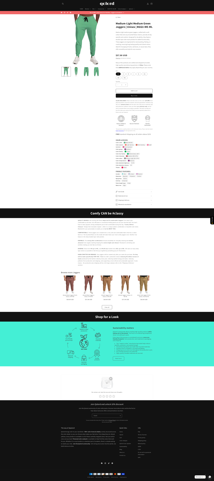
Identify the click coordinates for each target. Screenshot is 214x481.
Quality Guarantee (120, 130)
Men (124, 174)
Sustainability (123, 446)
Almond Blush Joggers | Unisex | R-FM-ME (88, 295)
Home (121, 431)
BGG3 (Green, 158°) (134, 154)
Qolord (92, 477)
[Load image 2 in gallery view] (76, 71)
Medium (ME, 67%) (133, 156)
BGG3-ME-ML (129, 142)
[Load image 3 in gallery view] (86, 71)
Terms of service (142, 434)
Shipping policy (142, 440)
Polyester (132, 176)
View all (107, 307)
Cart (121, 437)
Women (140, 174)
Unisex (132, 174)
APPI (139, 457)
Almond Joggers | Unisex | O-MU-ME (125, 295)
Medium (128, 149)
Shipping (118, 58)
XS (118, 74)
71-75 (132, 163)
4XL (125, 77)
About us (122, 452)
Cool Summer (128, 147)
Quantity (118, 81)
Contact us (122, 455)
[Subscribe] (120, 416)
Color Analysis (123, 440)
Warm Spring (141, 145)
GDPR (139, 446)
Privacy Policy (112, 420)
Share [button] (119, 17)
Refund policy (141, 443)
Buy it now (134, 95)
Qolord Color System (125, 443)
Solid (124, 167)
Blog (121, 449)
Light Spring (130, 145)
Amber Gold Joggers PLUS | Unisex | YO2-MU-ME (144, 295)
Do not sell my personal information (144, 453)
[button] (63, 4)
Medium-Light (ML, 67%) (132, 158)
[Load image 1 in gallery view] (66, 71)
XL (138, 74)
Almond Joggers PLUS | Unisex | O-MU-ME (107, 295)
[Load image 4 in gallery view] (96, 71)
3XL (119, 77)
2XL (145, 74)
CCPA (139, 449)
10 (131, 165)
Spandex (125, 176)
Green (128, 151)
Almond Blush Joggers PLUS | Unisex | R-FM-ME (70, 295)
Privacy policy (141, 437)
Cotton (139, 176)
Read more (118, 358)
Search (121, 434)
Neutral (132, 160)
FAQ (139, 431)
